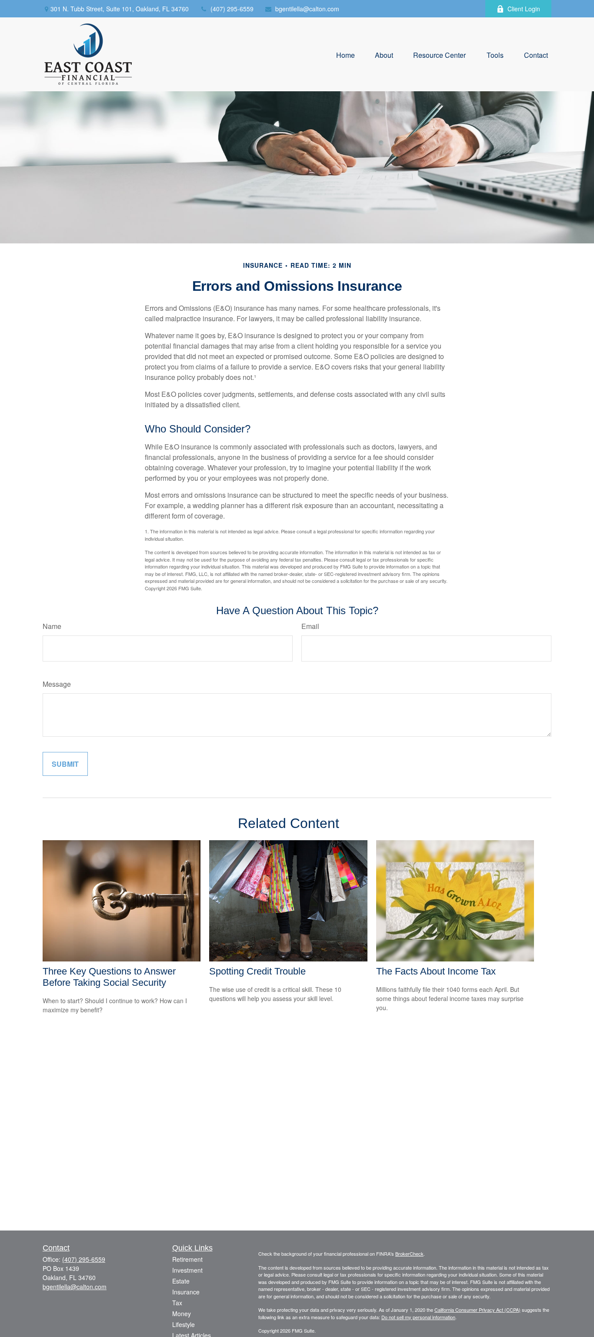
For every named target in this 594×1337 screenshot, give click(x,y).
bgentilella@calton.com (307, 8)
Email (310, 626)
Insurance (186, 1291)
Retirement (187, 1259)
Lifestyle (183, 1324)
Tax (177, 1302)
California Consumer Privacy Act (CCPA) (477, 1309)
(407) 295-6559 (232, 8)
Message (57, 684)
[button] (345, 54)
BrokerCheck (409, 1253)
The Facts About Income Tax (436, 971)
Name (52, 626)
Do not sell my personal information (418, 1317)
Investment (187, 1270)
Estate (181, 1281)
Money (181, 1313)
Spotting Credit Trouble (257, 971)
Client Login (523, 8)
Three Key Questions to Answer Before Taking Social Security (109, 977)
